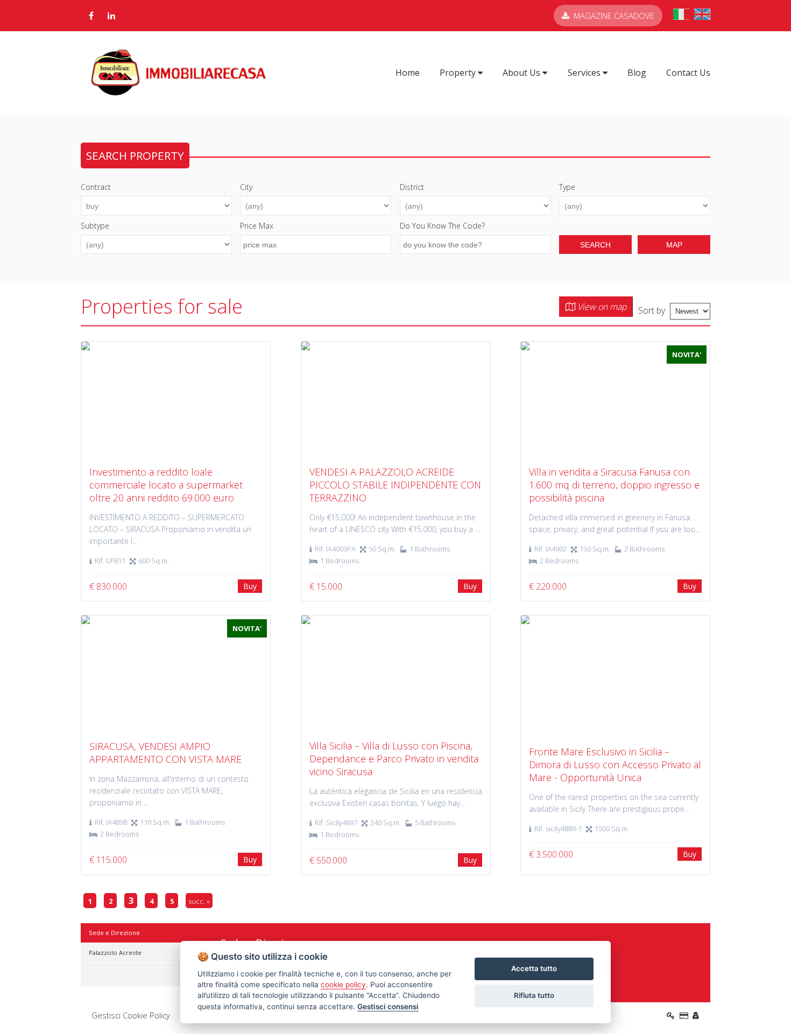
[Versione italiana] (681, 17)
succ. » (199, 901)
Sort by (651, 310)
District (412, 187)
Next (726, 399)
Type (567, 187)
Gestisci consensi (388, 1006)
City (246, 187)
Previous (65, 399)
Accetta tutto (534, 968)
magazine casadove (614, 15)
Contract (96, 187)
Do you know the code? (442, 226)
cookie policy (343, 984)
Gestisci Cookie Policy (130, 1015)
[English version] (702, 17)
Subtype (95, 226)
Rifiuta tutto (534, 995)
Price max (256, 226)
